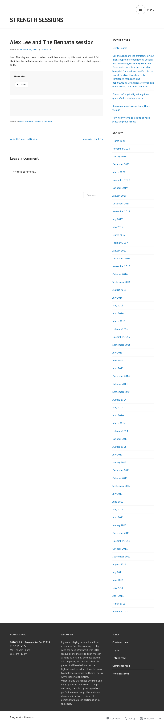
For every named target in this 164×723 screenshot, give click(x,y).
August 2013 (119, 446)
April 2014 (118, 415)
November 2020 (121, 180)
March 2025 (118, 140)
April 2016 (118, 313)
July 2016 (117, 297)
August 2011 (119, 564)
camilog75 (46, 49)
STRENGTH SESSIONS (36, 20)
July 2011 (117, 572)
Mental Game (119, 47)
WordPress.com (120, 673)
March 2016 (118, 321)
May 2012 (117, 509)
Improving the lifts (92, 139)
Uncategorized (26, 121)
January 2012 (119, 525)
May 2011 (117, 587)
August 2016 (119, 289)
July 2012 (117, 493)
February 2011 (120, 611)
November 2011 (121, 540)
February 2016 (120, 329)
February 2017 (120, 242)
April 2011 (118, 595)
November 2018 (121, 211)
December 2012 (121, 470)
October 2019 (120, 187)
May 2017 (117, 227)
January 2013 (119, 462)
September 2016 (121, 282)
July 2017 (117, 219)
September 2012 (121, 485)
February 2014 (120, 431)
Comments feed (121, 665)
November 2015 (121, 336)
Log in (115, 650)
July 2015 (117, 352)
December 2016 (121, 258)
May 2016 (117, 305)
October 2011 (120, 548)
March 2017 (118, 234)
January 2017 (119, 250)
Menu (150, 9)
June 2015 (117, 360)
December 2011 (121, 533)
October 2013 (120, 438)
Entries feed (119, 657)
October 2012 (120, 478)
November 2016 (121, 266)
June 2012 (117, 501)
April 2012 (118, 517)
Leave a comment (43, 121)
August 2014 (119, 399)
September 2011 (121, 556)
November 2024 (121, 148)
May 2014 (117, 407)
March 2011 (118, 603)
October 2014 (120, 384)
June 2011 (117, 580)
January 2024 (119, 156)
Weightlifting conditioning (23, 139)
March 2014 (118, 423)
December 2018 (121, 203)
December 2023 (121, 164)
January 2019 (119, 195)
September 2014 (121, 391)
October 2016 (120, 274)
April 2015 (118, 368)
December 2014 (121, 376)
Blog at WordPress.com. (23, 717)
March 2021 (118, 172)
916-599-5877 (18, 646)
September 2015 (121, 344)
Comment (92, 195)
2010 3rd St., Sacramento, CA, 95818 (30, 642)
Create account (120, 642)
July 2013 (117, 454)
